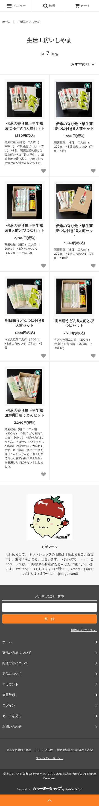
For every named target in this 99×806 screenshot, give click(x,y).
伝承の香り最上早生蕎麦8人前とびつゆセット (24, 228)
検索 (51, 6)
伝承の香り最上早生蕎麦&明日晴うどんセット (24, 413)
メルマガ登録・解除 (18, 750)
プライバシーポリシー (49, 758)
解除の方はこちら (84, 630)
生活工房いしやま (28, 21)
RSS (37, 750)
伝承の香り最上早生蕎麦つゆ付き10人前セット (74, 230)
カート (85, 6)
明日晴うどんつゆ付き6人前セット (24, 323)
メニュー (19, 6)
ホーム (6, 21)
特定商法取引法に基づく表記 (75, 750)
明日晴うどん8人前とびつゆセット (74, 323)
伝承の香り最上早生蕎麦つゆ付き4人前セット (24, 126)
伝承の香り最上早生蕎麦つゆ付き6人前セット (74, 126)
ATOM (49, 750)
